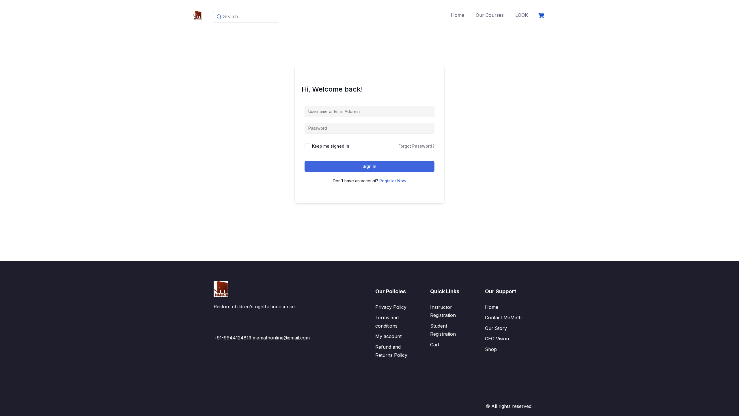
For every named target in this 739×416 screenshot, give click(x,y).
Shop (491, 349)
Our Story (496, 328)
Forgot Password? (416, 146)
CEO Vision (497, 338)
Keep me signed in (330, 146)
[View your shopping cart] (542, 15)
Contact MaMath (503, 317)
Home (457, 15)
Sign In (369, 166)
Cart (434, 345)
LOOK (521, 15)
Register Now (392, 180)
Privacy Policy (390, 307)
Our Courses (490, 15)
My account (388, 336)
